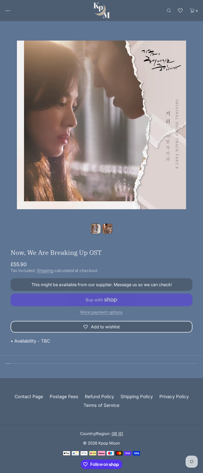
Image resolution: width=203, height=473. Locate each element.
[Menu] (11, 10)
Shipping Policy (137, 396)
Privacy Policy (174, 396)
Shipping (45, 270)
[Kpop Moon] (101, 10)
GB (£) (117, 433)
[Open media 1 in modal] (101, 125)
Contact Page (29, 396)
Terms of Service (101, 405)
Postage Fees (64, 396)
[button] (168, 10)
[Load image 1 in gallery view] (95, 228)
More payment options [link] (101, 312)
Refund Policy (99, 396)
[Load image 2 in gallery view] (107, 228)
